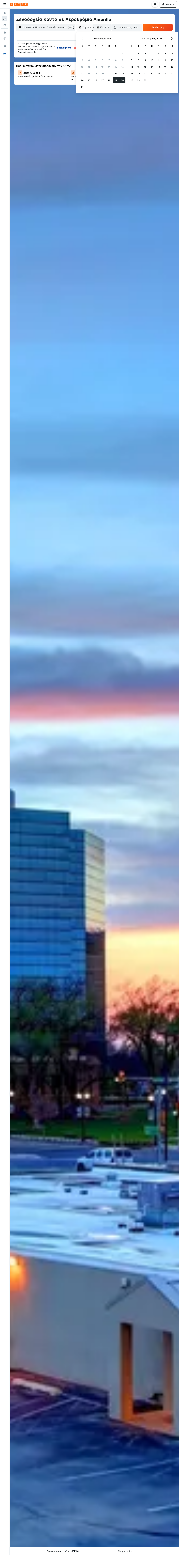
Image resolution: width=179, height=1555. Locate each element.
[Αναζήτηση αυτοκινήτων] (4, 24)
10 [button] (82, 66)
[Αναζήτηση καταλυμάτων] (4, 18)
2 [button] (122, 53)
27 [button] (102, 80)
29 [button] (116, 80)
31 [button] (82, 87)
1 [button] (115, 53)
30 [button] (122, 80)
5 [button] (95, 60)
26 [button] (95, 80)
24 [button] (82, 80)
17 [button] (82, 73)
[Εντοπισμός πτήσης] (4, 38)
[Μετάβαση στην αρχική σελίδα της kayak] (19, 4)
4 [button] (89, 60)
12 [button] (96, 66)
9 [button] (122, 60)
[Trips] (4, 46)
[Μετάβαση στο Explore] (4, 32)
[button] (5, 4)
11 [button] (89, 66)
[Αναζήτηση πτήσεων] (4, 13)
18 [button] (89, 73)
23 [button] (122, 73)
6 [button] (102, 60)
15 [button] (116, 66)
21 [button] (109, 73)
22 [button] (116, 73)
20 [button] (102, 73)
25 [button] (89, 80)
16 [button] (123, 66)
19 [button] (96, 73)
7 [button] (109, 60)
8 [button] (115, 60)
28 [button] (109, 80)
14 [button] (109, 66)
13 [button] (102, 66)
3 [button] (82, 60)
